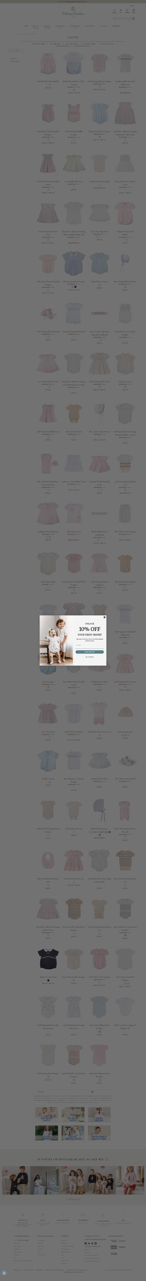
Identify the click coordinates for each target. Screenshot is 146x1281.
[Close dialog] (105, 617)
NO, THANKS (90, 657)
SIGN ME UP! (90, 652)
